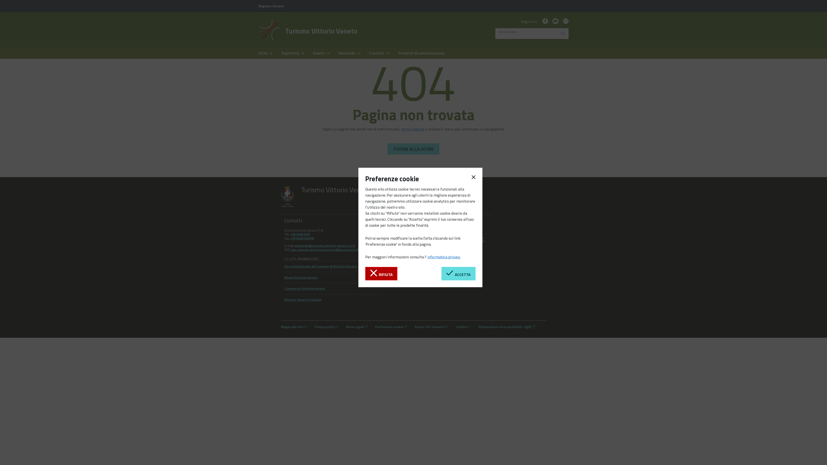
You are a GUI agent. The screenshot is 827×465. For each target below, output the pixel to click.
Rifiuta (385, 274)
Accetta (462, 274)
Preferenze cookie (392, 179)
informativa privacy (443, 257)
